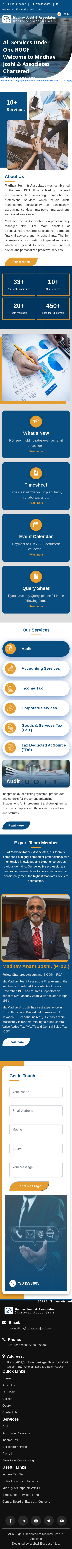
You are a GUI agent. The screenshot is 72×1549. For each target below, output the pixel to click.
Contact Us (10, 1412)
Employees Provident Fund (20, 1494)
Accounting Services (16, 1433)
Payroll (7, 1453)
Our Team (9, 1392)
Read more (21, 262)
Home (6, 1378)
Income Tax (10, 1440)
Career (7, 1398)
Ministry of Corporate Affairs (21, 1488)
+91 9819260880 (16, 4)
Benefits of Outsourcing (18, 1460)
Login (65, 14)
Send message (29, 1186)
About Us (8, 1385)
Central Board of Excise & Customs (26, 1501)
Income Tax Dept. (14, 1474)
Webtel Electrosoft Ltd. (45, 1543)
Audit (5, 1426)
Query (6, 1405)
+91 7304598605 (41, 4)
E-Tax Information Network (20, 1481)
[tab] (36, 649)
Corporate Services (15, 1446)
